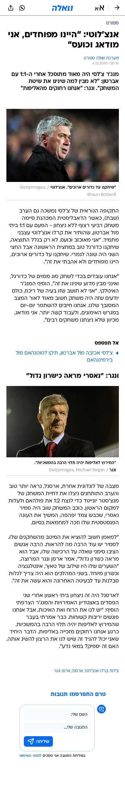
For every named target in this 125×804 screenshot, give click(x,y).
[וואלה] (62, 8)
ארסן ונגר (62, 671)
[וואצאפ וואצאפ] (22, 8)
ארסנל (77, 671)
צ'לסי (114, 671)
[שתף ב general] (11, 8)
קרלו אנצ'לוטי (96, 671)
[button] (99, 7)
